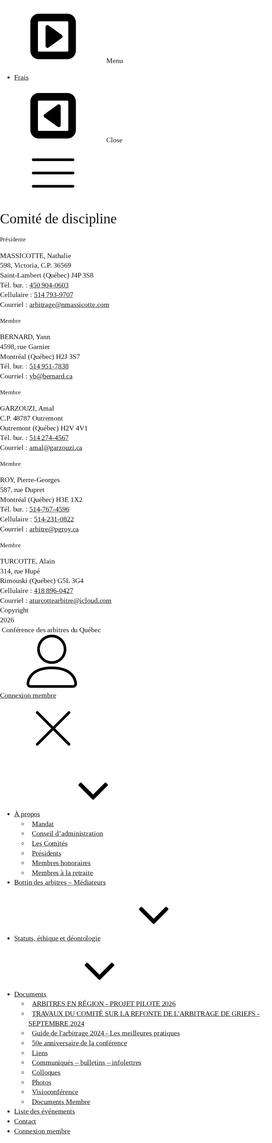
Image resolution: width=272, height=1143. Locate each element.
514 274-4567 (49, 437)
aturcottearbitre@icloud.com (70, 600)
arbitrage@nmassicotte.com (69, 304)
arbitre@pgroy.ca (54, 529)
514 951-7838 (49, 366)
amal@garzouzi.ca (55, 447)
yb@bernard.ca (51, 376)
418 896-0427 (53, 590)
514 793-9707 (53, 294)
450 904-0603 (49, 285)
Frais (21, 77)
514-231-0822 (54, 519)
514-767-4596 (49, 509)
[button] (136, 173)
